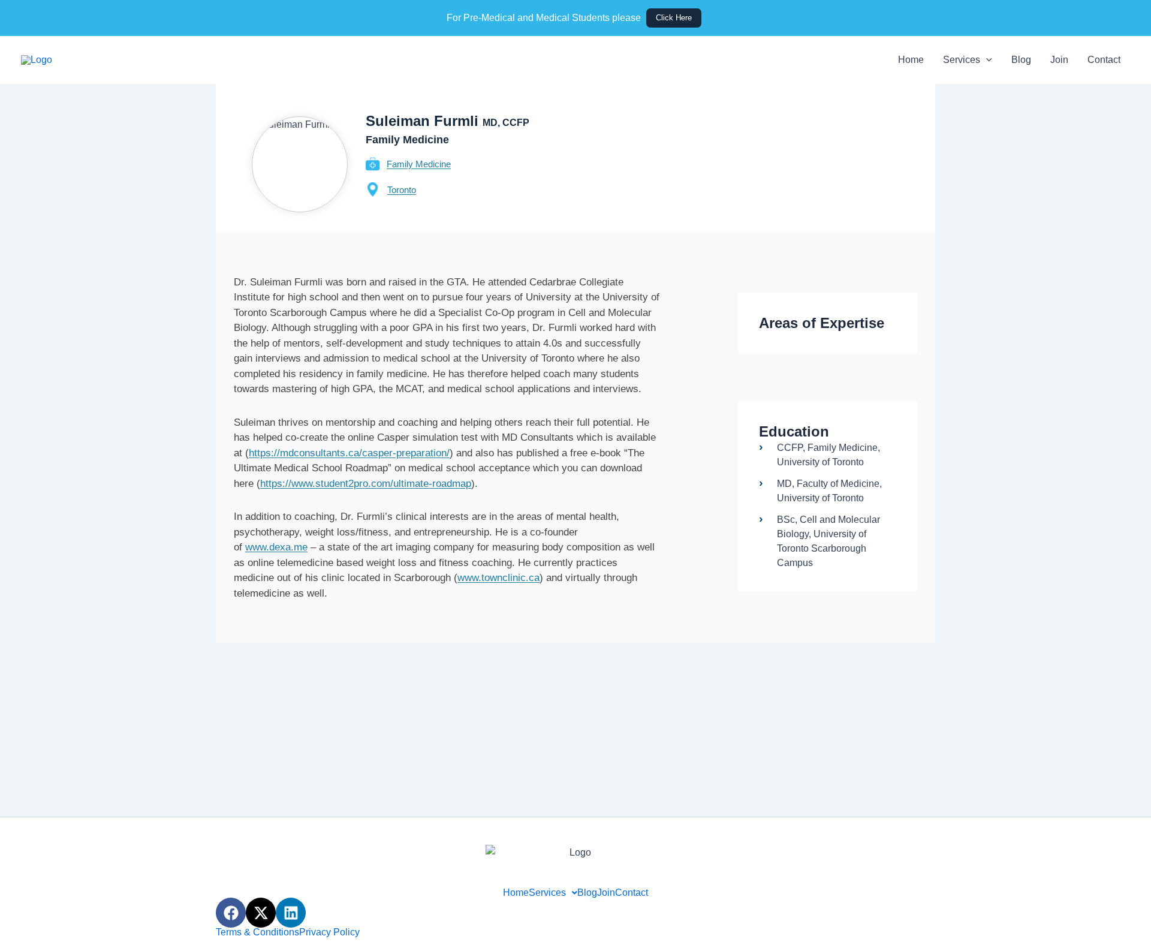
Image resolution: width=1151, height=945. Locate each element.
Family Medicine (419, 164)
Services (961, 60)
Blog (1021, 60)
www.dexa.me (276, 547)
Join (1059, 60)
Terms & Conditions (257, 932)
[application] (986, 60)
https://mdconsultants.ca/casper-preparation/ (349, 453)
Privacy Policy (329, 932)
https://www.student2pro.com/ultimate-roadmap (365, 483)
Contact (1103, 60)
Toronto (401, 190)
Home (911, 60)
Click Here (674, 17)
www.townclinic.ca (498, 577)
